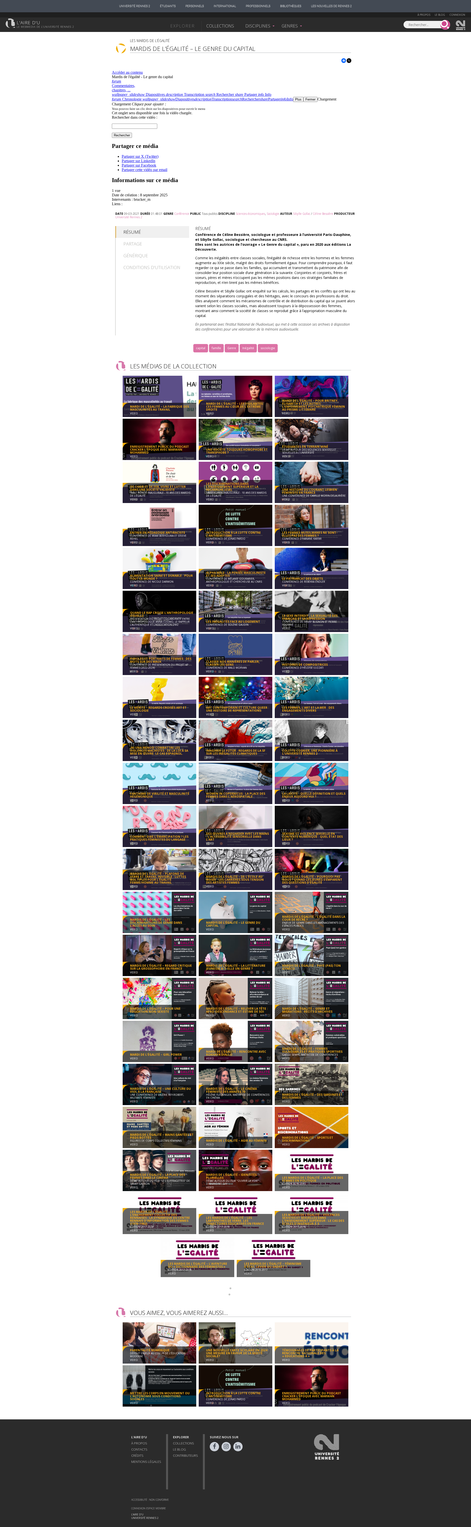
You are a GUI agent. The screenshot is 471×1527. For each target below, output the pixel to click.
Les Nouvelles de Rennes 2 (331, 6)
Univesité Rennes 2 (461, 25)
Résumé (132, 232)
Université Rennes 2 (134, 6)
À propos (424, 14)
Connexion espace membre (148, 1508)
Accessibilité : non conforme (150, 1499)
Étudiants (168, 6)
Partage (132, 244)
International (225, 6)
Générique (135, 256)
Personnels (194, 6)
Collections (220, 26)
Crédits (137, 1455)
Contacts (139, 1449)
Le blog (440, 14)
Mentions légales (146, 1461)
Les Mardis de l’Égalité (150, 40)
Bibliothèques (290, 6)
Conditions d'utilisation (151, 267)
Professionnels (258, 6)
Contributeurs (185, 1455)
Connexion (457, 14)
